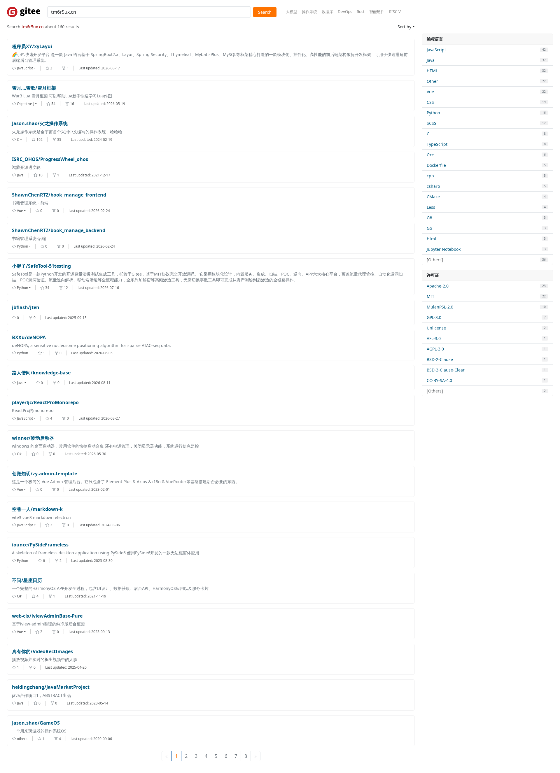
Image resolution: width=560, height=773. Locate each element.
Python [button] (22, 246)
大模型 (291, 11)
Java (431, 60)
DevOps (345, 11)
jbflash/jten (25, 307)
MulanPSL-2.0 (440, 307)
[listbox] (28, 68)
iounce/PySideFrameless (40, 545)
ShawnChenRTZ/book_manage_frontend (59, 195)
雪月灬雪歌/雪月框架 (34, 88)
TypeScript (437, 144)
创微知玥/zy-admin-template (44, 473)
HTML (432, 70)
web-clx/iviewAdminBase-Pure (47, 616)
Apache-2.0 (438, 286)
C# (429, 217)
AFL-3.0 (434, 338)
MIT (430, 296)
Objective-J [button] (25, 103)
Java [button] (20, 382)
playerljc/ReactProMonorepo (45, 402)
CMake (433, 196)
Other (432, 81)
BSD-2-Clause (440, 359)
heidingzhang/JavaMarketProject (51, 687)
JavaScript (436, 49)
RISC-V (395, 11)
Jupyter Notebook (444, 249)
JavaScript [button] (25, 68)
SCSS (431, 123)
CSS (430, 102)
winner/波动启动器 (33, 438)
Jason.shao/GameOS (36, 723)
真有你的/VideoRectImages (42, 651)
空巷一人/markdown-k (37, 509)
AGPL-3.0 (435, 349)
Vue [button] (20, 210)
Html (431, 238)
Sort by (404, 26)
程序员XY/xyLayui (32, 46)
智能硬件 (376, 11)
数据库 (327, 11)
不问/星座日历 (27, 580)
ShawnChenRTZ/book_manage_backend (58, 230)
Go (429, 228)
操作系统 (309, 11)
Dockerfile (436, 165)
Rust (361, 11)
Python (433, 112)
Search (265, 12)
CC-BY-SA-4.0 (439, 380)
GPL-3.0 (434, 317)
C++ (430, 154)
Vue (430, 91)
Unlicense (436, 328)
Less (431, 207)
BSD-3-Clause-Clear (446, 370)
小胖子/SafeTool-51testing (41, 266)
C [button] (18, 139)
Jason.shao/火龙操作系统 (40, 123)
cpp (430, 175)
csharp (433, 186)
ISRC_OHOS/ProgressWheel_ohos (50, 159)
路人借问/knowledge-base (41, 373)
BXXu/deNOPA (29, 337)
